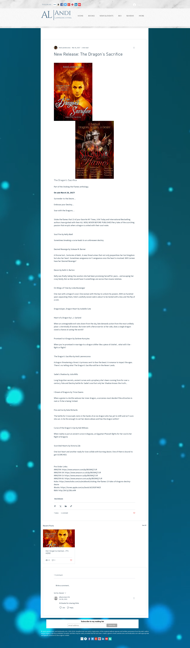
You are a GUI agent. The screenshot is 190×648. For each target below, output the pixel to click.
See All (144, 525)
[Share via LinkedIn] (66, 506)
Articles (83, 32)
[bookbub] (79, 4)
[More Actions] (134, 598)
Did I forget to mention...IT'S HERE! (57, 552)
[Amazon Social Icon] (58, 4)
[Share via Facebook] (55, 506)
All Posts (45, 32)
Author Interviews (71, 32)
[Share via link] (71, 506)
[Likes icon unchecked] (60, 607)
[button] (143, 32)
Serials (116, 32)
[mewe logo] (54, 4)
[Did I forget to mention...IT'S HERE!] (59, 538)
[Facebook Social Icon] (61, 4)
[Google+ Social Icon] (69, 4)
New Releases (105, 32)
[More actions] (134, 47)
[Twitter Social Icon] (65, 4)
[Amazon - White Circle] (85, 638)
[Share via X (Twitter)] (60, 506)
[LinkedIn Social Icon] (76, 4)
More (124, 32)
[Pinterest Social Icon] (72, 4)
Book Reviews (57, 32)
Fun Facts (93, 32)
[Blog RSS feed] (110, 639)
